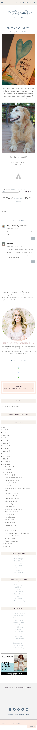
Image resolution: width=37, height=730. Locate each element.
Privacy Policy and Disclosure (18, 714)
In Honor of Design (19, 648)
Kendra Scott (18, 594)
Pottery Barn (19, 563)
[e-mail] (30, 2)
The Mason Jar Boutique (18, 601)
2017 (4, 446)
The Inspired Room (18, 643)
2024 (4, 427)
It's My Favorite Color (11, 483)
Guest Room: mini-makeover (13, 509)
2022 (4, 432)
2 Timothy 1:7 (9, 485)
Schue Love (18, 636)
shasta (14, 189)
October (7, 472)
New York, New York (11, 528)
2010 (4, 464)
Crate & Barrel (18, 561)
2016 (4, 448)
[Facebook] (16, 2)
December (8, 467)
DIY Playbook (18, 615)
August (7, 544)
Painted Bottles (10, 517)
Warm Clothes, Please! (12, 512)
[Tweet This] (26, 191)
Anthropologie (18, 559)
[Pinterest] (23, 2)
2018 (4, 443)
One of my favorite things (13, 536)
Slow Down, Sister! (11, 496)
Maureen (9, 244)
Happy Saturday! (10, 522)
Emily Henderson (18, 618)
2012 (4, 459)
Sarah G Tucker (18, 632)
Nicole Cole (18, 625)
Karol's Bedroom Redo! (12, 498)
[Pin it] (34, 191)
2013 (4, 456)
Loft (18, 589)
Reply (33, 238)
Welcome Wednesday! (12, 541)
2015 (4, 451)
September (8, 475)
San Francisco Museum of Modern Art (17, 533)
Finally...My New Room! (12, 480)
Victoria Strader (18, 645)
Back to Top (31, 726)
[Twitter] (19, 2)
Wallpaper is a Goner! (12, 493)
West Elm (18, 570)
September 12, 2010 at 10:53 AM (14, 246)
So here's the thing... (11, 530)
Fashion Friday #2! (11, 506)
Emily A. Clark (18, 620)
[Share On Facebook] (28, 191)
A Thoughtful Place (18, 613)
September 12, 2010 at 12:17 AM (14, 228)
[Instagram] (26, 2)
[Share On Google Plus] (31, 191)
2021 (4, 435)
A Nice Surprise (10, 538)
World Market (18, 572)
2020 (4, 438)
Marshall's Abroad (18, 622)
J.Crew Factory (18, 592)
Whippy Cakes (9, 514)
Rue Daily (18, 629)
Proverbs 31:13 (9, 520)
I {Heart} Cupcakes (11, 504)
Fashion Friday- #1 (11, 525)
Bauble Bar (18, 587)
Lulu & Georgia (18, 565)
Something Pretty (18, 638)
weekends (22, 189)
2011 (4, 462)
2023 (4, 430)
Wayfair (18, 568)
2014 (4, 454)
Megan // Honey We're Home (17, 226)
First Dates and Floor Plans (13, 478)
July (6, 546)
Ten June (18, 641)
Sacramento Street (19, 634)
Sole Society (18, 598)
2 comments (6, 192)
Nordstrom (18, 596)
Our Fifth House (18, 627)
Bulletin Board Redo (11, 501)
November (8, 470)
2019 (4, 440)
